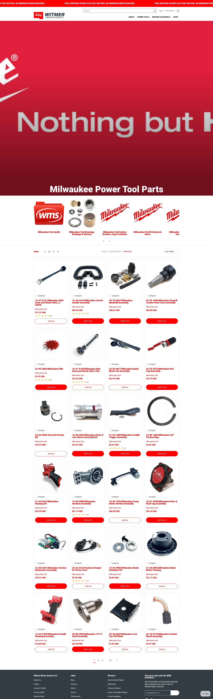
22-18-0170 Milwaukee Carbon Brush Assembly (161, 635)
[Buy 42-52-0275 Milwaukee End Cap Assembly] (162, 345)
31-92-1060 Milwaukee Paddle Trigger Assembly (124, 436)
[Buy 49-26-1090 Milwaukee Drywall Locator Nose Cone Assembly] (162, 276)
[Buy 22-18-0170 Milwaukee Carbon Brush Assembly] (162, 610)
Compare (41, 296)
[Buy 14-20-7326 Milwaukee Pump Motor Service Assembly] (125, 477)
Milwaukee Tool (41, 309)
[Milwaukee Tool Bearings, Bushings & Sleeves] (82, 213)
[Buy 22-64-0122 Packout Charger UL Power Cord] (88, 544)
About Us (37, 680)
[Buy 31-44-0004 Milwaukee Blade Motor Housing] (162, 544)
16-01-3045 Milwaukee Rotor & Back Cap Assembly (161, 502)
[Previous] (103, 241)
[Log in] (178, 10)
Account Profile (39, 688)
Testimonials (75, 696)
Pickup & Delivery (114, 688)
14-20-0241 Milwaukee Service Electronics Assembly (50, 569)
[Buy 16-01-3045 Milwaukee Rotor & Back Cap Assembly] (162, 477)
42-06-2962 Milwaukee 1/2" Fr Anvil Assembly (87, 635)
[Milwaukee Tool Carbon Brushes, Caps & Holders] (114, 213)
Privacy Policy (39, 692)
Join (175, 693)
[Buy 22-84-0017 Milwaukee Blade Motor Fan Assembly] (125, 345)
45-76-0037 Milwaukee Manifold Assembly (120, 301)
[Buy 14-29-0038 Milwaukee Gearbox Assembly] (88, 477)
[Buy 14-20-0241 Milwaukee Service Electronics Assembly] (51, 544)
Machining (112, 684)
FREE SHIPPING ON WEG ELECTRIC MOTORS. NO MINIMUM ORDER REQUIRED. (95, 3)
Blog (72, 680)
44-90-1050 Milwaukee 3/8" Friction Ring (160, 436)
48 (58, 252)
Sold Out (51, 321)
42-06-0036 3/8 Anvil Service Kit (49, 436)
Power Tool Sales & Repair (117, 692)
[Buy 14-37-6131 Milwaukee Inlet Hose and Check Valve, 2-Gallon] (51, 276)
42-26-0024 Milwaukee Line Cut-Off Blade (123, 635)
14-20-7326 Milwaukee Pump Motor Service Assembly (124, 502)
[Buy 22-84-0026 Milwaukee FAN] (51, 345)
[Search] (155, 11)
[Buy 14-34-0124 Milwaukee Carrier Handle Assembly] (88, 276)
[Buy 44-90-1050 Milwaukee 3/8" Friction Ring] (162, 411)
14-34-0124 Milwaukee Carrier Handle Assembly (87, 301)
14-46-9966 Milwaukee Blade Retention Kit (124, 569)
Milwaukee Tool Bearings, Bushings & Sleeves (82, 233)
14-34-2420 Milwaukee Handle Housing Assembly (50, 635)
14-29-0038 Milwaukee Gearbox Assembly (83, 502)
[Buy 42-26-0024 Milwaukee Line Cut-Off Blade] (125, 610)
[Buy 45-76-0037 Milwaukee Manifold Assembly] (125, 276)
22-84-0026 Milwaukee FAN (49, 368)
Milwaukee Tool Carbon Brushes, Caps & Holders (114, 233)
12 (45, 252)
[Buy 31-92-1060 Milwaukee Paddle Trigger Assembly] (125, 411)
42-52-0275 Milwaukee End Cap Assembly (160, 369)
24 (49, 252)
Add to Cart (88, 321)
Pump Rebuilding (114, 696)
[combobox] (118, 11)
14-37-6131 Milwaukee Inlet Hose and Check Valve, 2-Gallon (49, 302)
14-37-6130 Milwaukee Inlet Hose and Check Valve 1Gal (86, 369)
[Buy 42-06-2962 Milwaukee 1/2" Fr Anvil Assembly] (88, 610)
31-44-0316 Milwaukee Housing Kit (46, 502)
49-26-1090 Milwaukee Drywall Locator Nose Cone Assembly (161, 301)
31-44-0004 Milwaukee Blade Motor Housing (161, 569)
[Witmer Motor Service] (49, 15)
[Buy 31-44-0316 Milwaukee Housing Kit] (51, 477)
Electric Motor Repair (116, 680)
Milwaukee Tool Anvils (49, 232)
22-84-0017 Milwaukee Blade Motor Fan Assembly (124, 369)
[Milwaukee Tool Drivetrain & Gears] (147, 213)
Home (104, 252)
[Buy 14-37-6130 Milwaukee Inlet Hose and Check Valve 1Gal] (88, 345)
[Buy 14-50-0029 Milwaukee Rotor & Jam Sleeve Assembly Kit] (88, 411)
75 (110, 660)
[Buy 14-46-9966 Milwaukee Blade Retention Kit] (125, 544)
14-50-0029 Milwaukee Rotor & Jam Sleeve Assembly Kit (87, 436)
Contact (74, 684)
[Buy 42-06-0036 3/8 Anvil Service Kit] (51, 411)
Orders (36, 684)
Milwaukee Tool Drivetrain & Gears (148, 233)
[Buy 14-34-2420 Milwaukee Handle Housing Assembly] (51, 610)
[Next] (109, 241)
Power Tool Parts (114, 252)
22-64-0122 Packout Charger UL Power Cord (86, 569)
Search (73, 692)
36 (53, 252)
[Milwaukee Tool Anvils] (49, 213)
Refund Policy (39, 696)
